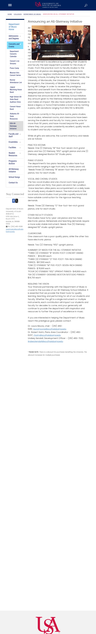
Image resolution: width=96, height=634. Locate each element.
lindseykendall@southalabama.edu (45, 341)
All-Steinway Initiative (14, 170)
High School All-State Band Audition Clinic (16, 99)
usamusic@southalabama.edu (14, 230)
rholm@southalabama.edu (47, 335)
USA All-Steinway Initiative (13, 126)
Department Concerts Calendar (14, 54)
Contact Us (13, 182)
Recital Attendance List (16, 81)
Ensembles (13, 142)
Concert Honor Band (15, 108)
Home (10, 14)
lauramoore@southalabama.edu (49, 329)
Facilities (12, 147)
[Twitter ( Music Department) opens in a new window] (16, 201)
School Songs (14, 177)
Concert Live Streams (14, 62)
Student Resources (13, 154)
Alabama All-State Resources (14, 116)
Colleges (18, 14)
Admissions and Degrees (14, 37)
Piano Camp (14, 68)
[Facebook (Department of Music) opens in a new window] (13, 201)
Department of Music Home (14, 27)
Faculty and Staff (13, 135)
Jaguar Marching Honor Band (16, 89)
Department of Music (32, 14)
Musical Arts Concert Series (15, 74)
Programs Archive (13, 162)
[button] (86, 5)
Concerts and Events (14, 45)
